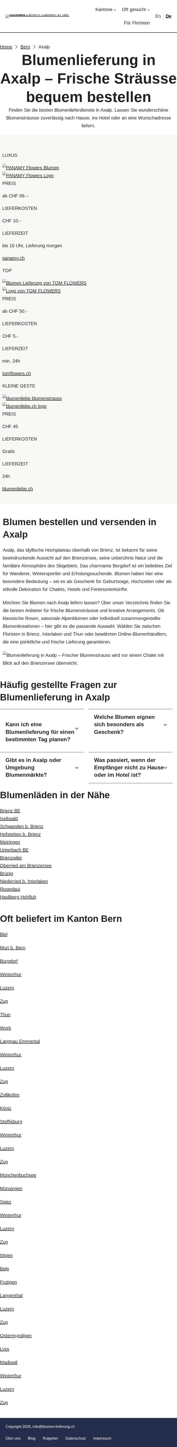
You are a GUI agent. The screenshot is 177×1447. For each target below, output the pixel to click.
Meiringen (10, 842)
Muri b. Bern (12, 947)
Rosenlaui (10, 889)
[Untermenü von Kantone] (115, 9)
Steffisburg (11, 1121)
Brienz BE (10, 810)
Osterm (7, 1335)
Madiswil (8, 1362)
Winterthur (10, 974)
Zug (4, 1001)
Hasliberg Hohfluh (18, 896)
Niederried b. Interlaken (24, 881)
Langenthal (11, 1295)
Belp (4, 1268)
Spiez (5, 1201)
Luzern (7, 987)
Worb (5, 1027)
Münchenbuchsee (18, 1175)
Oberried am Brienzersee (26, 865)
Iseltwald (9, 818)
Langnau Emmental (20, 1041)
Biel (3, 934)
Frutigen (8, 1282)
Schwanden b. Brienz (21, 826)
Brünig (6, 873)
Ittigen (6, 1255)
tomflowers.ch (16, 373)
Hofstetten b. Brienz (20, 834)
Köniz (5, 1108)
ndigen (25, 1335)
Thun (5, 1014)
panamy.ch (13, 258)
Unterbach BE (14, 849)
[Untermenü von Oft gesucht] (148, 9)
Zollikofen (9, 1094)
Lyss (4, 1349)
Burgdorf (9, 961)
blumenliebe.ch (17, 488)
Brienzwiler (11, 857)
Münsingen (11, 1188)
